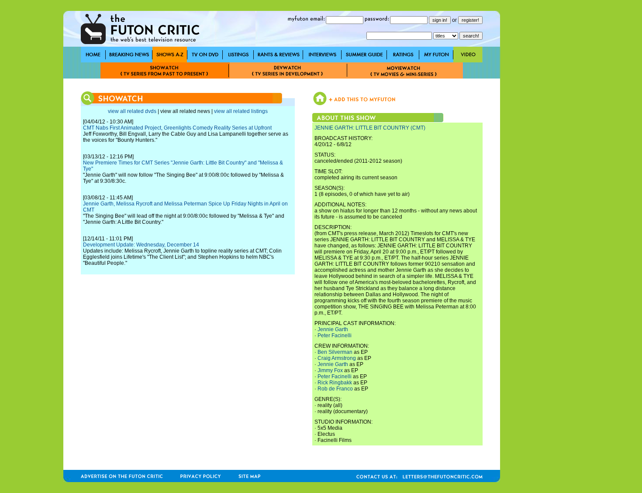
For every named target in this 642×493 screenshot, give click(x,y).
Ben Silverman (335, 352)
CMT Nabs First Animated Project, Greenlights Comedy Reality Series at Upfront (177, 128)
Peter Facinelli (335, 335)
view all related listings (241, 111)
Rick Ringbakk (335, 383)
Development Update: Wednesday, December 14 (141, 245)
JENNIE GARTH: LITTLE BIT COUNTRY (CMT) (369, 128)
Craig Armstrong (337, 358)
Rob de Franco (335, 389)
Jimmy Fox (330, 370)
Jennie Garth (333, 329)
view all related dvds (132, 111)
